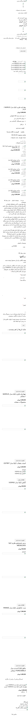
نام (25, 298)
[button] (20, 391)
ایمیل (24, 305)
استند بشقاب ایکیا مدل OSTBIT (15, 463)
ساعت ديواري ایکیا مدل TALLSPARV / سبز (14, 180)
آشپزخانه (20, 61)
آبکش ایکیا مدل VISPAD (17, 482)
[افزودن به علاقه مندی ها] (16, 388)
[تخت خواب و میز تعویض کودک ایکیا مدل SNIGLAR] (23, 151)
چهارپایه (14, 61)
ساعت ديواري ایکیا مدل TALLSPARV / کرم (14, 169)
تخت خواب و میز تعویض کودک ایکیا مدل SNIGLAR (11, 146)
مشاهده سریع (20, 388)
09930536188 (14, 41)
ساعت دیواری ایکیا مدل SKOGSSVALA (14, 160)
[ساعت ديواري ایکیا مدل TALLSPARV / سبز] (23, 183)
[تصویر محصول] (14, 372)
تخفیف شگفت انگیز (14, 44)
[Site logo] (22, 1)
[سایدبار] (26, 682)
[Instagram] (24, 59)
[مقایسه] (24, 388)
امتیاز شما (23, 274)
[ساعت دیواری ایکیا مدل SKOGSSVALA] (23, 162)
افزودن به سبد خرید (20, 128)
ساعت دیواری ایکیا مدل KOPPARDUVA (14, 191)
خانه (24, 61)
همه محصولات (14, 137)
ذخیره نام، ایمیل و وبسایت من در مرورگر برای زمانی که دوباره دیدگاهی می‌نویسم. (14, 315)
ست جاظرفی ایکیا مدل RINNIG (14, 608)
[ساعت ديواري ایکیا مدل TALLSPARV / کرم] (23, 172)
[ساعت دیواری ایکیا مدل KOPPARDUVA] (23, 193)
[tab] (22, 200)
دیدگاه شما (23, 280)
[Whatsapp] (24, 55)
